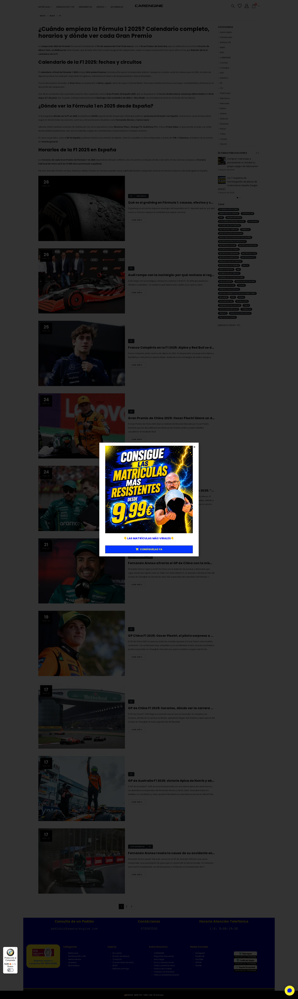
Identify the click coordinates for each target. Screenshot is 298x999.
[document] (149, 499)
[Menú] (16, 949)
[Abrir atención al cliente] (290, 991)
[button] (194, 447)
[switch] (10, 970)
